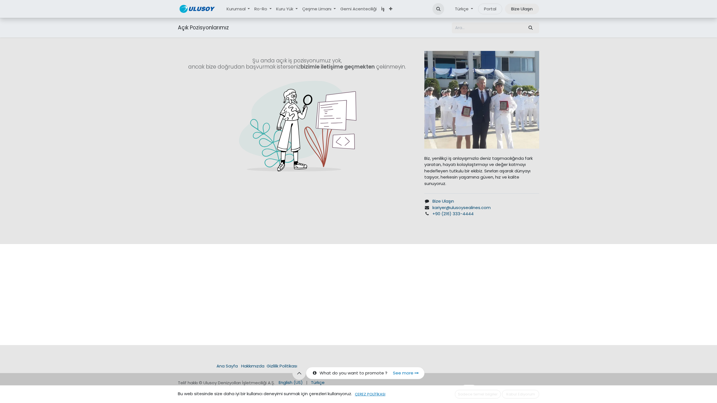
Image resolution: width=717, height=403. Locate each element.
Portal (490, 9)
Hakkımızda (252, 366)
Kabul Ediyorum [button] (520, 394)
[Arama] (530, 27)
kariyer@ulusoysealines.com (461, 207)
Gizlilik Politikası (282, 366)
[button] (438, 9)
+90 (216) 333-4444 (453, 214)
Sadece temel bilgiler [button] (478, 394)
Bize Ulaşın (522, 9)
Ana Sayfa (227, 366)
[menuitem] (238, 9)
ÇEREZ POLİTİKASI (370, 394)
